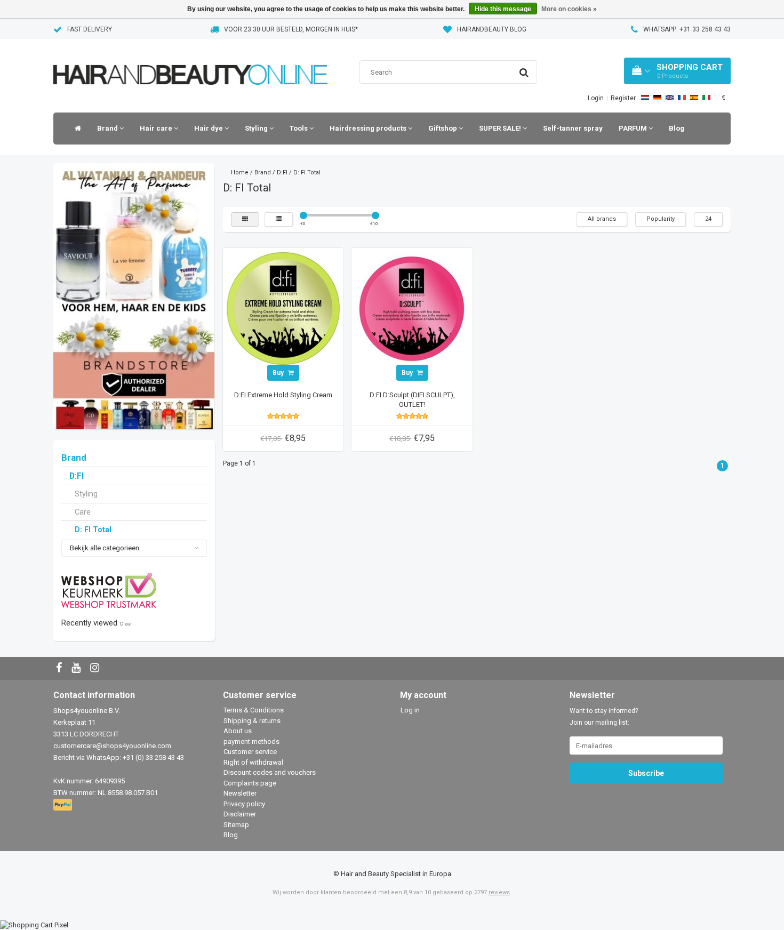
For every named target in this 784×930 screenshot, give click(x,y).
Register (623, 98)
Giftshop (443, 128)
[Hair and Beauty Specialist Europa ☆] (190, 61)
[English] (670, 97)
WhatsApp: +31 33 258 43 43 (687, 29)
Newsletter (240, 793)
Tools (299, 128)
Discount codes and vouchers (269, 772)
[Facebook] (60, 668)
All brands (602, 218)
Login (596, 98)
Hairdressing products (369, 128)
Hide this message (503, 9)
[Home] (75, 129)
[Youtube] (77, 668)
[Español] (694, 97)
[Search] (524, 72)
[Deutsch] (657, 97)
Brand (108, 128)
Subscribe (646, 773)
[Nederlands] (645, 97)
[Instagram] (96, 668)
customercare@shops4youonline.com (112, 746)
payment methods (251, 741)
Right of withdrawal (253, 762)
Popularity (660, 218)
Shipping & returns (252, 721)
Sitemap (236, 825)
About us (237, 731)
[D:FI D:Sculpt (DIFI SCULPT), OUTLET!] (412, 308)
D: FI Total (93, 529)
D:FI (76, 476)
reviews (499, 892)
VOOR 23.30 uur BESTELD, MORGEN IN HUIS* (291, 29)
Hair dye (209, 128)
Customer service (250, 752)
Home (240, 172)
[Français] (682, 97)
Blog (676, 128)
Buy (279, 372)
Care (83, 512)
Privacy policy (244, 804)
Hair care (157, 128)
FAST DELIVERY (89, 29)
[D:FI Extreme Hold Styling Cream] (283, 308)
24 (708, 218)
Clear (125, 624)
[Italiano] (706, 97)
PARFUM (634, 128)
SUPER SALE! (501, 128)
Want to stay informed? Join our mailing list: (604, 716)
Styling (257, 128)
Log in (410, 710)
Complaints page (249, 783)
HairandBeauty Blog (491, 29)
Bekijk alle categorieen (104, 548)
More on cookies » (569, 9)
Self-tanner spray (573, 128)
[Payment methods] (63, 805)
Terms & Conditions (253, 710)
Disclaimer (239, 814)
